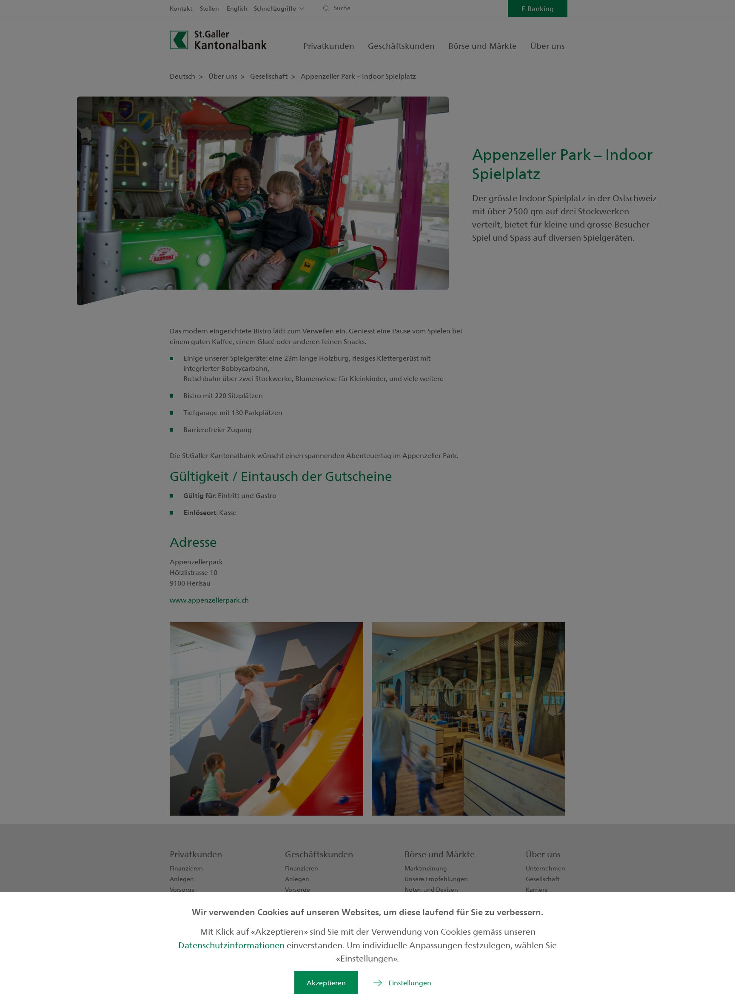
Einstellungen (409, 982)
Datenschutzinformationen (232, 944)
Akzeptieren (326, 982)
